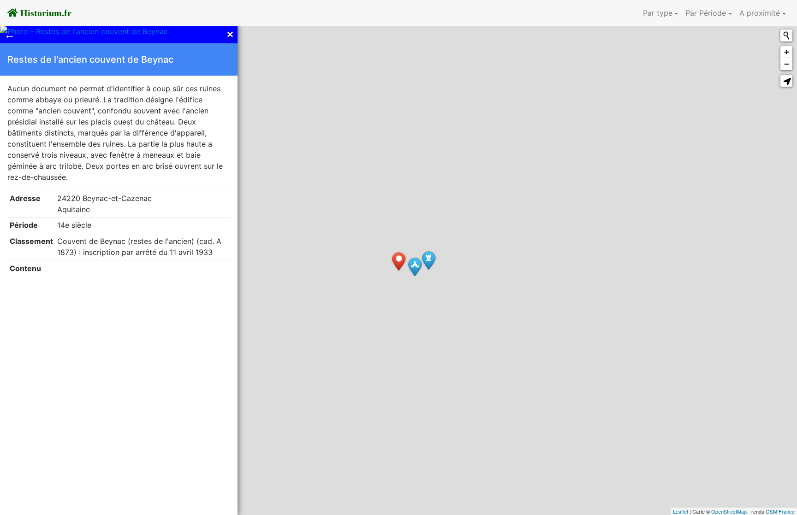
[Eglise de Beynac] (415, 266)
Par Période (705, 13)
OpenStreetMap (729, 511)
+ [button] (786, 52)
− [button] (786, 64)
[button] (786, 81)
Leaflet (680, 511)
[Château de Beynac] (429, 260)
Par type (657, 13)
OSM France (780, 511)
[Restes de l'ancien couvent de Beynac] (399, 261)
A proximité (759, 13)
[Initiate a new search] (786, 35)
